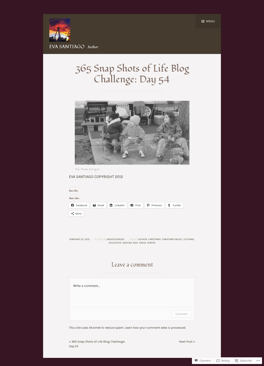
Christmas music (172, 239)
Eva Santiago (66, 47)
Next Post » (187, 341)
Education (115, 242)
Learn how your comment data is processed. (155, 327)
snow (142, 242)
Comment (181, 314)
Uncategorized (115, 239)
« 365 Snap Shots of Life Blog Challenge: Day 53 (97, 344)
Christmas (154, 239)
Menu (210, 21)
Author (142, 239)
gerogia (127, 242)
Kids (135, 242)
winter (151, 242)
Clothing (188, 239)
